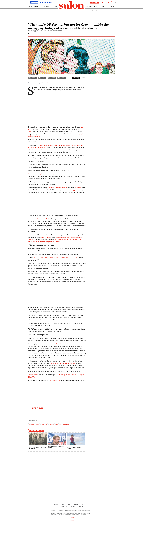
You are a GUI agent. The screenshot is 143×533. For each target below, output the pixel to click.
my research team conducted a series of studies (53, 344)
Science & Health (91, 6)
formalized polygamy (70, 190)
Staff (69, 504)
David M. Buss (33, 34)
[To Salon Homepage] (71, 5)
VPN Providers (71, 517)
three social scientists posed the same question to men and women (56, 258)
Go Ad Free (82, 506)
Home (56, 504)
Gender (37, 424)
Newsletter (94, 2)
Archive (73, 506)
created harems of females (58, 188)
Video (112, 6)
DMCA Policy (71, 520)
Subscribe (34, 2)
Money (104, 6)
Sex (57, 424)
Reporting (51, 424)
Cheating (31, 424)
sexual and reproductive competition (63, 363)
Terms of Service (63, 506)
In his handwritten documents (38, 219)
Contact (76, 504)
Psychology (44, 424)
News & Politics (34, 6)
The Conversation (50, 83)
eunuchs (78, 188)
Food (55, 6)
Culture (46, 6)
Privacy (83, 504)
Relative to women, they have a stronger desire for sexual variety (49, 174)
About (62, 504)
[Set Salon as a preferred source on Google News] (76, 78)
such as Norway (46, 237)
